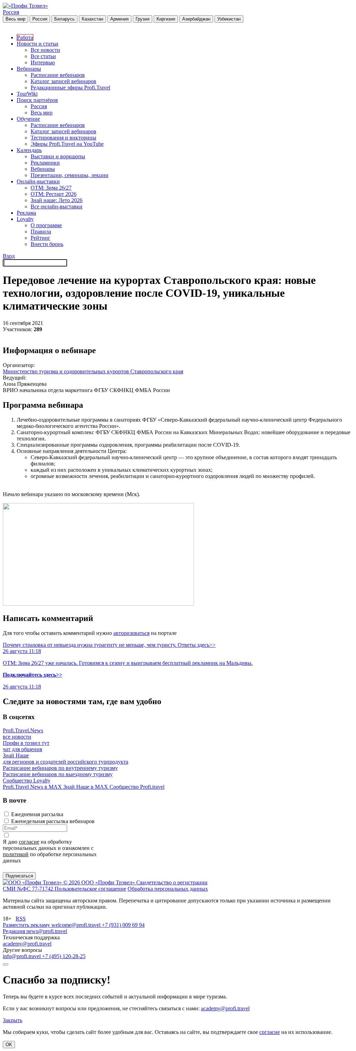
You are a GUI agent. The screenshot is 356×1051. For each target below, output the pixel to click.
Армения (119, 19)
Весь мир (15, 19)
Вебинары (29, 69)
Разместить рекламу (27, 925)
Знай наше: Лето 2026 (56, 200)
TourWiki (27, 94)
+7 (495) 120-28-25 (64, 956)
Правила (41, 231)
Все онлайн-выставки (56, 206)
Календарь (29, 150)
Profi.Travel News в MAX (33, 787)
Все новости (45, 50)
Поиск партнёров (37, 100)
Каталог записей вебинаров (63, 81)
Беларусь (64, 19)
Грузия (142, 19)
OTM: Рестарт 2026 (53, 194)
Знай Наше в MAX (86, 787)
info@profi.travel (22, 956)
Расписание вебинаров (58, 75)
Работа (25, 37)
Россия (11, 12)
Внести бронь (47, 244)
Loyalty (25, 219)
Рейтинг (40, 238)
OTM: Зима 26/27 (51, 188)
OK (9, 1044)
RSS (21, 919)
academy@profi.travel (27, 944)
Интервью (43, 62)
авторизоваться (131, 633)
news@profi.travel (46, 931)
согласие (29, 842)
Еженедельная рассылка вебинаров (53, 821)
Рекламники (45, 163)
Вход (9, 256)
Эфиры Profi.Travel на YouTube (67, 144)
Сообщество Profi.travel (137, 787)
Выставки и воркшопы (58, 156)
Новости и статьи (37, 44)
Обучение (28, 119)
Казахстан (92, 19)
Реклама (26, 213)
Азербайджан (196, 19)
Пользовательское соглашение (90, 889)
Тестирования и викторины (63, 138)
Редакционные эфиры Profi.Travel (70, 87)
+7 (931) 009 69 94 (123, 925)
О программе (46, 225)
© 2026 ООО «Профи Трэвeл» (99, 882)
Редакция (14, 931)
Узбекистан (229, 19)
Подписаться (19, 875)
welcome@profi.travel (76, 925)
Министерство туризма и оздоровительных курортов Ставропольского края (93, 371)
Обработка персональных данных (168, 889)
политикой (16, 854)
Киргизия (165, 19)
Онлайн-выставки (38, 181)
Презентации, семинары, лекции (69, 175)
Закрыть (12, 1020)
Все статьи (43, 56)
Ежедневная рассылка (37, 814)
